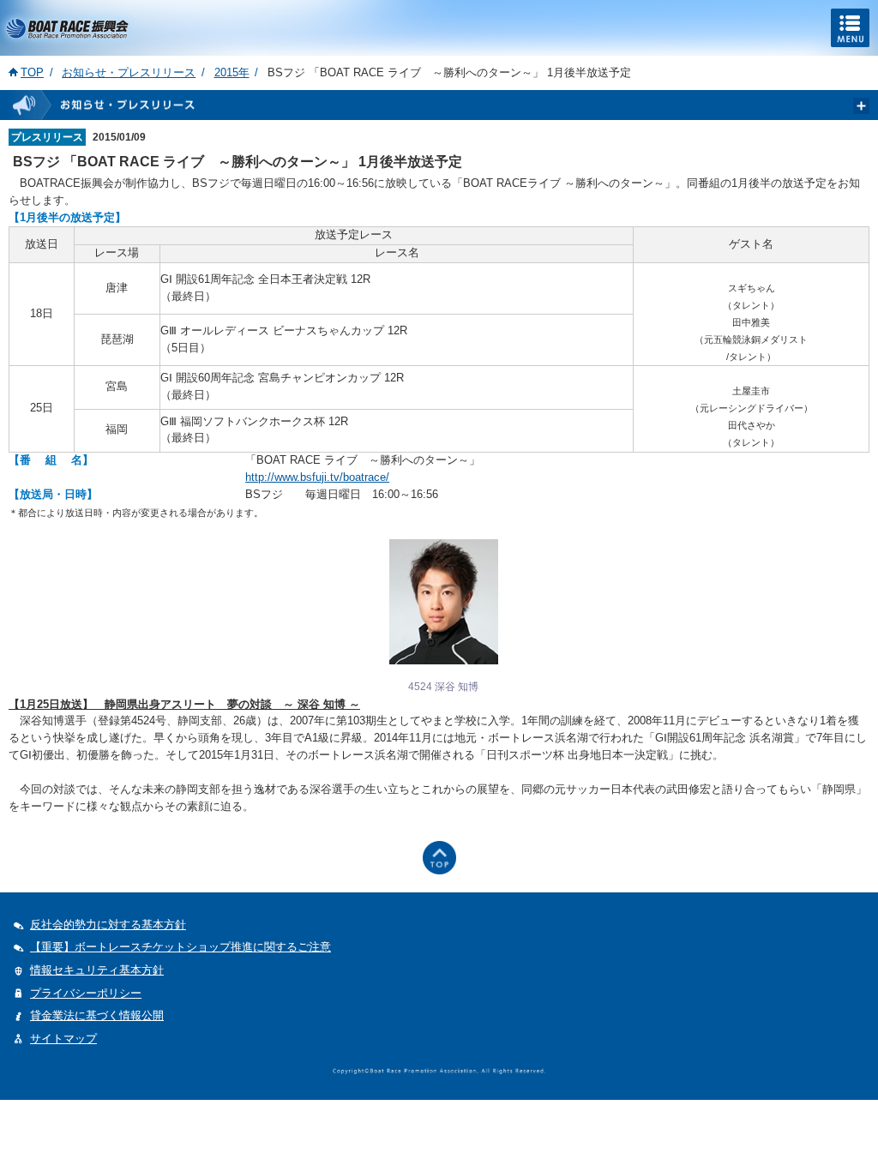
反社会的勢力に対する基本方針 (108, 924)
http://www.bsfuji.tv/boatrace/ (317, 477)
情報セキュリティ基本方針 (97, 970)
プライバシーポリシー (85, 993)
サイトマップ (63, 1038)
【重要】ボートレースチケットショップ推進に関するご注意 (180, 946)
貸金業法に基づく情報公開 (97, 1015)
